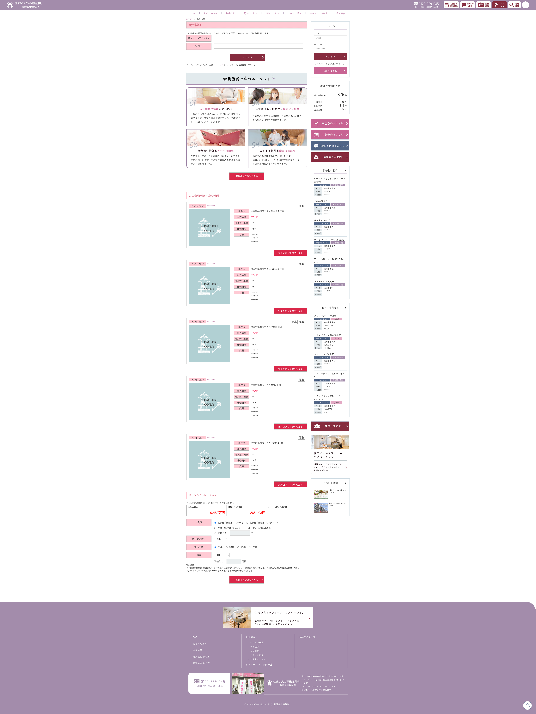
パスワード (198, 46)
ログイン (247, 57)
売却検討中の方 (201, 663)
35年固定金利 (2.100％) (259, 528)
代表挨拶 (254, 646)
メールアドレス (321, 33)
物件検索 (230, 13)
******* (211, 205)
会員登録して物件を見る (290, 253)
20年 (254, 547)
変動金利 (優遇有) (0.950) (230, 522)
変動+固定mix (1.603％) (229, 528)
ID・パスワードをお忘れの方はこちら (330, 63)
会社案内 (340, 13)
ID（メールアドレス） (199, 38)
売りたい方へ (272, 13)
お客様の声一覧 (307, 637)
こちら (220, 65)
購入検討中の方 (201, 656)
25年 (243, 547)
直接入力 (222, 533)
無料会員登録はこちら (247, 176)
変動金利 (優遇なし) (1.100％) (264, 522)
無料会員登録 (330, 70)
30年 (231, 547)
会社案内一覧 (256, 642)
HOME (189, 19)
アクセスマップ (257, 659)
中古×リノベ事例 (319, 13)
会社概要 (254, 650)
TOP (193, 13)
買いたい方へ (250, 13)
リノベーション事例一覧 (259, 664)
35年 (219, 547)
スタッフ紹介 (294, 13)
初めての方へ (210, 13)
